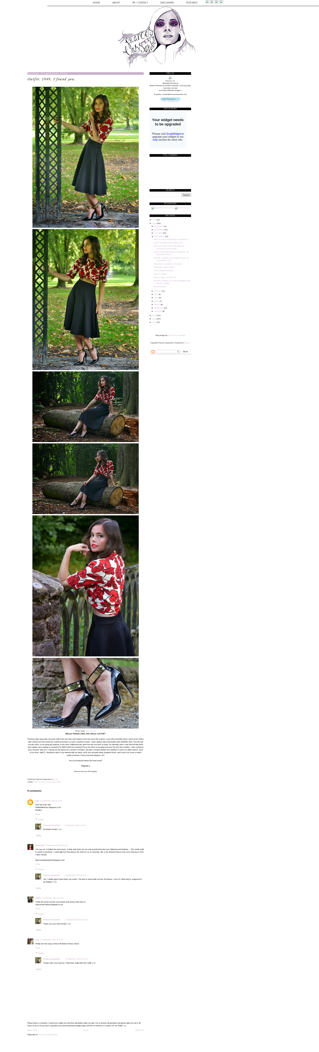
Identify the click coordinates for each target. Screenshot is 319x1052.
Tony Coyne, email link (176, 335)
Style (53, 782)
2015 (154, 220)
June (156, 298)
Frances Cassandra (51, 825)
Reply (37, 814)
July (156, 294)
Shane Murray (91, 731)
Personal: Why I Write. (164, 267)
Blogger (187, 343)
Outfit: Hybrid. (160, 274)
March (157, 304)
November (159, 230)
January (158, 311)
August (158, 291)
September (159, 236)
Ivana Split (40, 845)
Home (86, 1030)
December (159, 226)
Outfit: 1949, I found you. (51, 79)
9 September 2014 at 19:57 (76, 875)
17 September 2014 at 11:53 (51, 940)
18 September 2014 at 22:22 (76, 920)
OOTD (43, 782)
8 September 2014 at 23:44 (56, 845)
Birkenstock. (160, 287)
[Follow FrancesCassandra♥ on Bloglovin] (170, 101)
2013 (154, 315)
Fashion (37, 782)
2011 (154, 322)
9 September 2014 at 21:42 (53, 898)
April (157, 301)
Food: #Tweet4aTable (164, 271)
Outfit (49, 782)
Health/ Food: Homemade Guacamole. (171, 239)
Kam (37, 801)
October (158, 233)
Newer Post (32, 1030)
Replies (41, 820)
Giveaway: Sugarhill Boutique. (168, 264)
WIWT (58, 782)
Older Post (139, 1030)
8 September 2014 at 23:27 (76, 825)
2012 (154, 319)
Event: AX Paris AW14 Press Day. (168, 243)
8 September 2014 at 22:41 (51, 801)
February (159, 308)
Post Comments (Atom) (48, 1035)
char (37, 940)
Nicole (38, 898)
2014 (154, 223)
